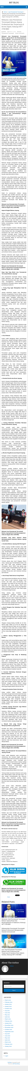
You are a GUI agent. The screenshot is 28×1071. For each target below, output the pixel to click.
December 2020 (9, 1025)
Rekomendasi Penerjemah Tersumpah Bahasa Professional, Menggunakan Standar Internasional (13, 930)
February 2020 (8, 1044)
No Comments (20, 33)
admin (4, 31)
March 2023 (8, 1000)
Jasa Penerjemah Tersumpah (15, 12)
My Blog (14, 2)
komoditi (4, 80)
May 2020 (7, 1038)
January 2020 (8, 1046)
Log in (6, 1056)
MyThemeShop (16, 1063)
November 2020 (9, 1027)
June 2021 (7, 1012)
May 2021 (7, 1014)
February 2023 (8, 1002)
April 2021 (7, 1017)
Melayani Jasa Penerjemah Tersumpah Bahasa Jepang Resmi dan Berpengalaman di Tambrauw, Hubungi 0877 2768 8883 (13, 921)
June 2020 (7, 1035)
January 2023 (8, 1004)
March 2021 (8, 1019)
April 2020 (7, 1040)
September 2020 (9, 1031)
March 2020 (8, 1042)
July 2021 (7, 1010)
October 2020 (8, 1029)
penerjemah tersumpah (20, 39)
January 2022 (8, 1006)
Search (13, 990)
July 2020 (7, 1033)
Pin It (8, 897)
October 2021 (8, 1008)
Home (5, 12)
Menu (2, 7)
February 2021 (8, 1021)
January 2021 (8, 1023)
